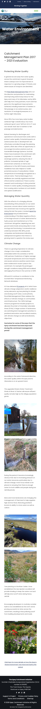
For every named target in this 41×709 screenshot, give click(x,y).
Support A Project (9, 696)
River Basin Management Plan (17, 92)
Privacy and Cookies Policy (28, 696)
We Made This (13, 707)
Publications (36, 1)
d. (22, 667)
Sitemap (30, 699)
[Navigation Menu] (36, 10)
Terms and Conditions (16, 699)
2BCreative (28, 707)
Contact (19, 1)
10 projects (21, 286)
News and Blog (27, 1)
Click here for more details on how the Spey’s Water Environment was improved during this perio (20, 664)
